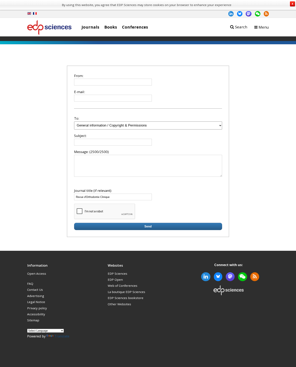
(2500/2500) (99, 151)
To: (76, 118)
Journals (90, 27)
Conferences (135, 27)
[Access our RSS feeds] (264, 13)
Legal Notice (36, 302)
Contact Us (35, 290)
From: (78, 75)
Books (110, 27)
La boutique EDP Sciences (126, 292)
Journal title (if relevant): (93, 190)
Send (148, 226)
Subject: (80, 135)
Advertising (35, 296)
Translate (61, 336)
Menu (264, 27)
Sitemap (33, 320)
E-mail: (79, 91)
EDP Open (115, 280)
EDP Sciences (117, 273)
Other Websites (119, 304)
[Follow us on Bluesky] (238, 13)
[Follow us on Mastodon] (247, 13)
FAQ (30, 284)
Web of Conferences (122, 286)
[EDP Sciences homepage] (49, 28)
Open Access (36, 273)
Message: (81, 151)
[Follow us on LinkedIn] (229, 13)
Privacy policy (37, 308)
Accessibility (36, 314)
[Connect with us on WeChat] (255, 13)
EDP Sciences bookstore (125, 298)
